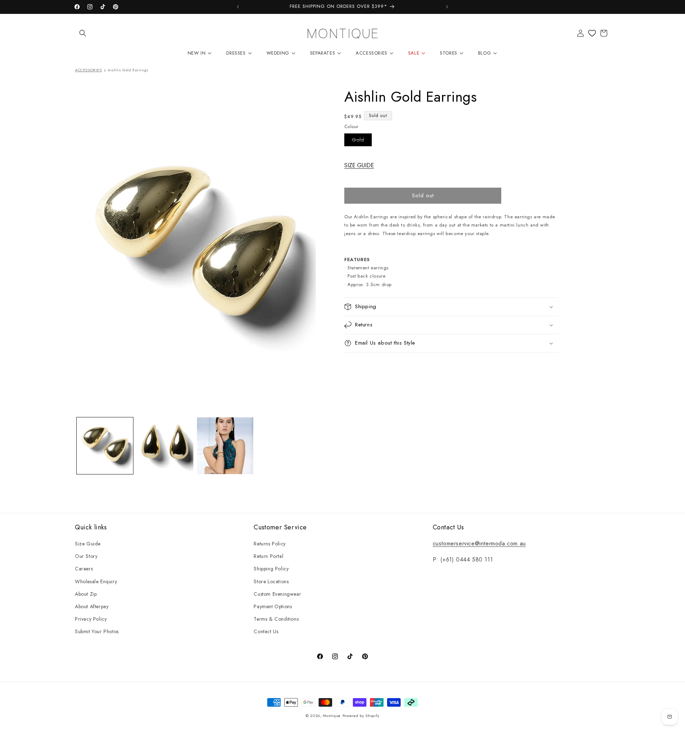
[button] (83, 33)
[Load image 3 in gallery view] (225, 445)
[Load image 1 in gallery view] (105, 445)
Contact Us (266, 631)
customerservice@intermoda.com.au (479, 543)
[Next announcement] (447, 7)
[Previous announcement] (238, 7)
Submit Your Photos (97, 631)
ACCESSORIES (88, 70)
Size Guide (88, 543)
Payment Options (273, 606)
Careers (84, 568)
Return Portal (268, 556)
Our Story (86, 556)
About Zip (86, 594)
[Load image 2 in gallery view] (165, 445)
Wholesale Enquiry (96, 581)
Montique (332, 715)
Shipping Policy (271, 568)
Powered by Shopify (361, 715)
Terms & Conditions (276, 618)
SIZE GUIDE (359, 165)
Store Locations (271, 581)
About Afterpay (91, 606)
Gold (362, 141)
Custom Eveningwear (277, 594)
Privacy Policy (91, 618)
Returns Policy (269, 543)
